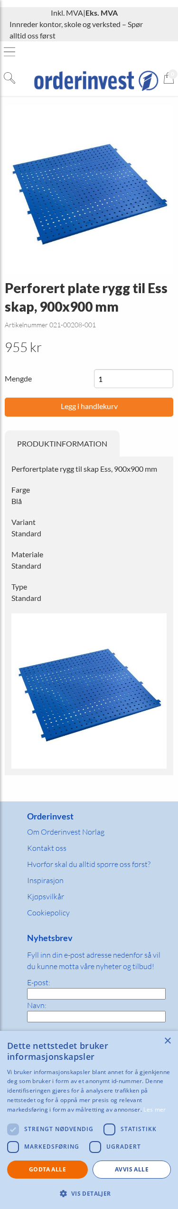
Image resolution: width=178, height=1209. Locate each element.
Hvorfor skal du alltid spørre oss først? (88, 864)
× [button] (167, 1041)
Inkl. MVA (67, 12)
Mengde (18, 378)
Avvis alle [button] (132, 1169)
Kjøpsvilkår (45, 896)
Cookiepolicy (48, 912)
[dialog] (89, 1120)
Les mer (154, 1109)
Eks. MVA (101, 12)
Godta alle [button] (47, 1169)
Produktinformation (62, 443)
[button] (89, 1193)
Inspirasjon (45, 880)
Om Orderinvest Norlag (65, 832)
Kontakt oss (46, 848)
